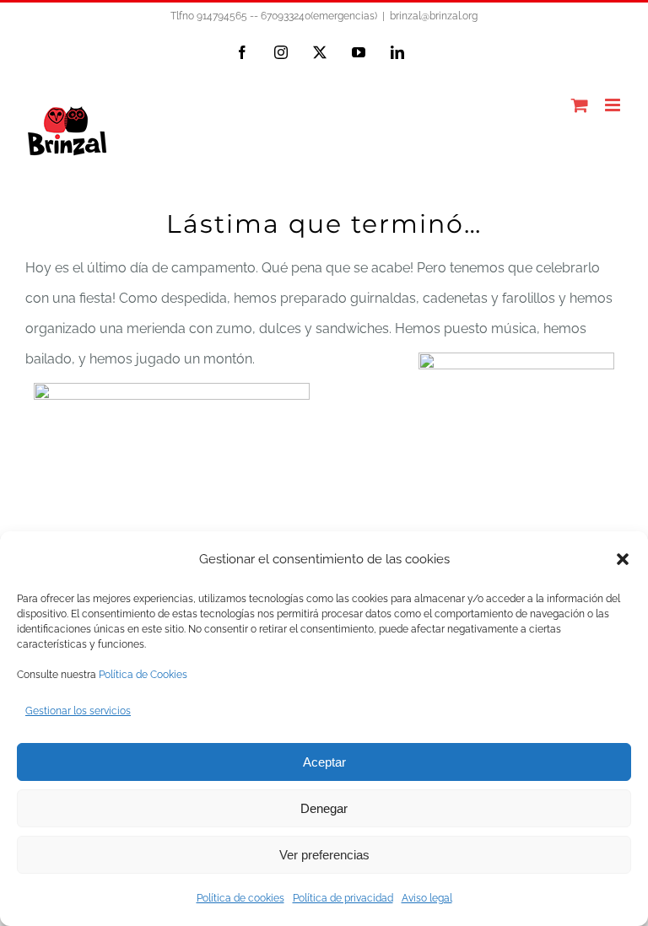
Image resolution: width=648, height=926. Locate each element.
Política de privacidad (343, 898)
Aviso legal (427, 898)
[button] (622, 559)
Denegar (324, 808)
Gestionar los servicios (78, 711)
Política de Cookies (143, 675)
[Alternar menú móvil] (614, 105)
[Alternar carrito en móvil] (579, 105)
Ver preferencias (324, 855)
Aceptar (324, 762)
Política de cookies (240, 898)
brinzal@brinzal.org (434, 16)
